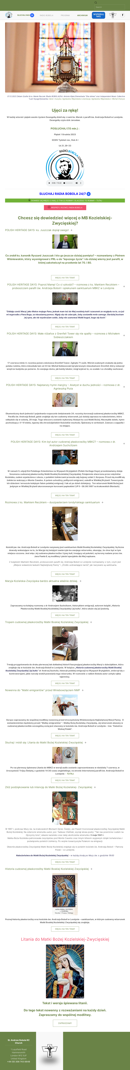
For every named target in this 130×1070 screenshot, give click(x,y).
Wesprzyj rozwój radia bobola (66, 207)
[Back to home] (9, 15)
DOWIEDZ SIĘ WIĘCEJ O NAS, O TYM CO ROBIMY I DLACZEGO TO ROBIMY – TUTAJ (66, 200)
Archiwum (82, 15)
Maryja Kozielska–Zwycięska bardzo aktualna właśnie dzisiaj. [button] (41, 581)
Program (65, 15)
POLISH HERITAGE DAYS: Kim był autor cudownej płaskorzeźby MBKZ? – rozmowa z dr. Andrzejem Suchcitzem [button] (63, 443)
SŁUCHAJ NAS (23, 15)
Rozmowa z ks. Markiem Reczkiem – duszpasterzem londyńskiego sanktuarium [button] (52, 502)
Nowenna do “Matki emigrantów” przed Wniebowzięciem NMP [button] (42, 690)
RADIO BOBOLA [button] (46, 15)
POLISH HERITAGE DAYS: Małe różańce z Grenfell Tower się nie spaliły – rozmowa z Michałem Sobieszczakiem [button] (63, 335)
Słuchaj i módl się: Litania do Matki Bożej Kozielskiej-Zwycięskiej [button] (44, 742)
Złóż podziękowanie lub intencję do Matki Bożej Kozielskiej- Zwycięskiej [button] (48, 787)
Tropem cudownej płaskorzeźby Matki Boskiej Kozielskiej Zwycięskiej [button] (46, 622)
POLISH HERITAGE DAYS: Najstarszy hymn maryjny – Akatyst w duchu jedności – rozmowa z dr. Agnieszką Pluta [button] (63, 386)
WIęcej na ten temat (65, 278)
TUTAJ (70, 773)
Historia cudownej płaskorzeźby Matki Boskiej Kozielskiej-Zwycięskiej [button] (47, 868)
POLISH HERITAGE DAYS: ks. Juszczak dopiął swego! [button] (37, 230)
